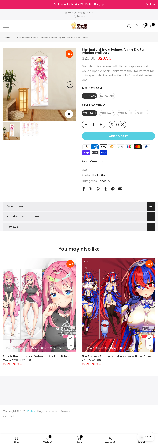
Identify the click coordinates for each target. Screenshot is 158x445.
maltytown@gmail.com (82, 12)
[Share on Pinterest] (98, 189)
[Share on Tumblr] (105, 189)
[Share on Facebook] (83, 189)
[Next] (70, 84)
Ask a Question (92, 161)
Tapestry (104, 181)
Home (7, 37)
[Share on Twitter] (91, 189)
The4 (10, 416)
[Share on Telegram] (113, 189)
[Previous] (9, 84)
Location (82, 16)
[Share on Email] (120, 189)
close (8, 4)
